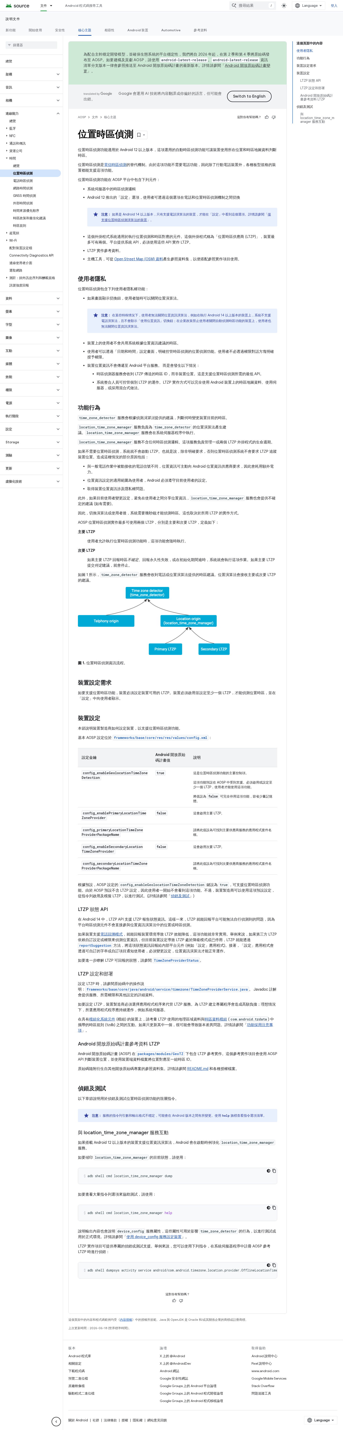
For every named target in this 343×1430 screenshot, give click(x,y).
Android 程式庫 (79, 1356)
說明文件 (13, 19)
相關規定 (74, 1363)
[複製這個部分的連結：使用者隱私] (110, 279)
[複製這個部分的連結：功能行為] (105, 408)
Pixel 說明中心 (262, 1363)
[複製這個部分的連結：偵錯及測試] (110, 1089)
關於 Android (78, 1420)
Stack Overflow (263, 1386)
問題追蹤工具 (261, 1393)
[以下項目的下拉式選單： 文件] (53, 5)
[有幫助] (266, 117)
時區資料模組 (216, 1019)
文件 (43, 6)
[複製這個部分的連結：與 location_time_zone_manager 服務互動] (173, 1133)
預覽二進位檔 (78, 1378)
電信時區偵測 (115, 164)
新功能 (11, 30)
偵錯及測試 (180, 896)
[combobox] (252, 5)
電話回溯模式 (111, 934)
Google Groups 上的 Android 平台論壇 (188, 1386)
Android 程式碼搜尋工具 (83, 6)
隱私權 (138, 1420)
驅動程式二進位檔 (81, 1393)
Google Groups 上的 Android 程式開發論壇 (191, 1393)
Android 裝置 (137, 30)
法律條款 (110, 1420)
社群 (96, 1420)
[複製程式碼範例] (274, 1171)
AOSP (82, 117)
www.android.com (265, 1371)
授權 (125, 1420)
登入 (334, 6)
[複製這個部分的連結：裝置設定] (105, 718)
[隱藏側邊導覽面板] (56, 1421)
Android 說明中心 (264, 1356)
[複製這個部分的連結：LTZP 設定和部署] (117, 974)
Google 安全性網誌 (174, 1378)
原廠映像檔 (76, 1386)
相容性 (110, 30)
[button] (27, 74)
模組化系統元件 (102, 1019)
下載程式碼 (76, 1371)
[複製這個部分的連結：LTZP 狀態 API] (112, 910)
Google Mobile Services (269, 1378)
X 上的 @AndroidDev (175, 1363)
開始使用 (35, 30)
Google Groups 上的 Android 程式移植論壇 (191, 1401)
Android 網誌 (169, 1371)
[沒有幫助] (273, 117)
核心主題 (84, 30)
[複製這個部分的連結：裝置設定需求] (116, 683)
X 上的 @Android (172, 1356)
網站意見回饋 (157, 1420)
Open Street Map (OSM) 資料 (138, 259)
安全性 (60, 30)
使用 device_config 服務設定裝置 (154, 1237)
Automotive (171, 30)
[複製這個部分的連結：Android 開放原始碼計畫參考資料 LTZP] (164, 1044)
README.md (197, 1068)
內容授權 (126, 1320)
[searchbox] (31, 45)
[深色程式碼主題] (268, 1171)
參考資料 (200, 30)
